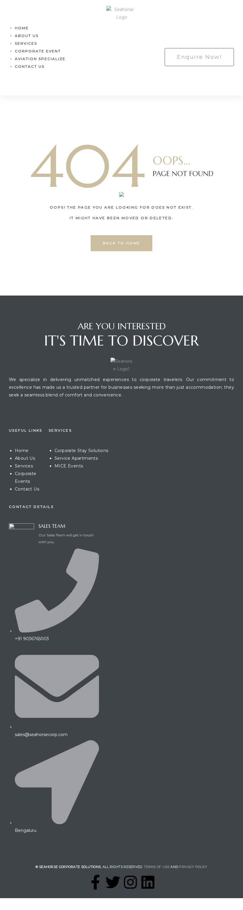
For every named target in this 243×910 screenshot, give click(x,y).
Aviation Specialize (40, 59)
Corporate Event (38, 51)
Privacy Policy (193, 867)
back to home (121, 243)
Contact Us (29, 66)
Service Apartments (76, 458)
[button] (199, 57)
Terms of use (157, 867)
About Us (27, 35)
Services (26, 43)
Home (22, 28)
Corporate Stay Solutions (81, 450)
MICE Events (69, 466)
